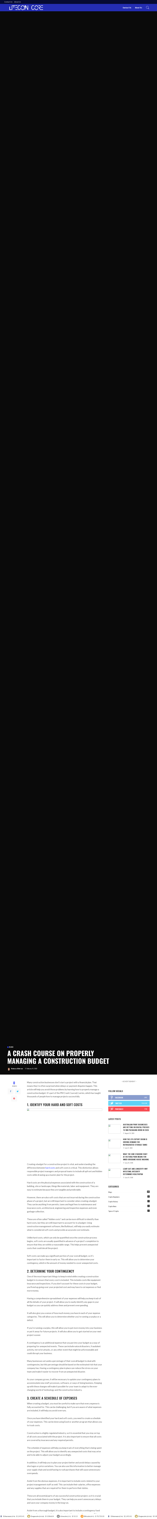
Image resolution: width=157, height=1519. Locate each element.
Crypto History (113, 1201)
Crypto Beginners (114, 1197)
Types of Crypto (113, 1211)
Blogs (11, 1047)
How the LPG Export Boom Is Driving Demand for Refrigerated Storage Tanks (135, 1142)
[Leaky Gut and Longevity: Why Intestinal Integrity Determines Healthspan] (114, 1173)
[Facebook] (10, 1091)
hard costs (50, 1167)
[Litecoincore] (26, 7)
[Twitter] (18, 1091)
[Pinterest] (14, 1098)
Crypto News (112, 1206)
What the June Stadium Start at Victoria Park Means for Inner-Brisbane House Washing (136, 1157)
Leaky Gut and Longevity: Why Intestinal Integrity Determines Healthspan (135, 1171)
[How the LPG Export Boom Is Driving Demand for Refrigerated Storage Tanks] (114, 1143)
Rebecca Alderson (17, 1068)
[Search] (148, 7)
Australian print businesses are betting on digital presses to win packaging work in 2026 (136, 1127)
